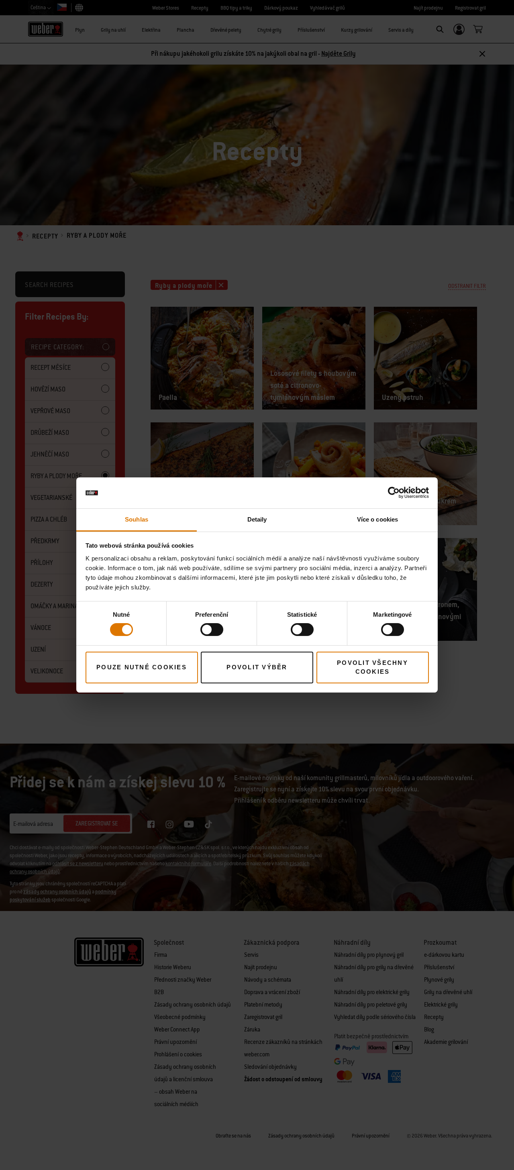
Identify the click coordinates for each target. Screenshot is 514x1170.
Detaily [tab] (257, 519)
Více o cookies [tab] (377, 519)
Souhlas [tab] (136, 519)
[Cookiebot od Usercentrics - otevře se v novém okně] (394, 493)
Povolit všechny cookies (372, 667)
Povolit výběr (256, 667)
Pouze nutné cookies (141, 667)
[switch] (211, 629)
